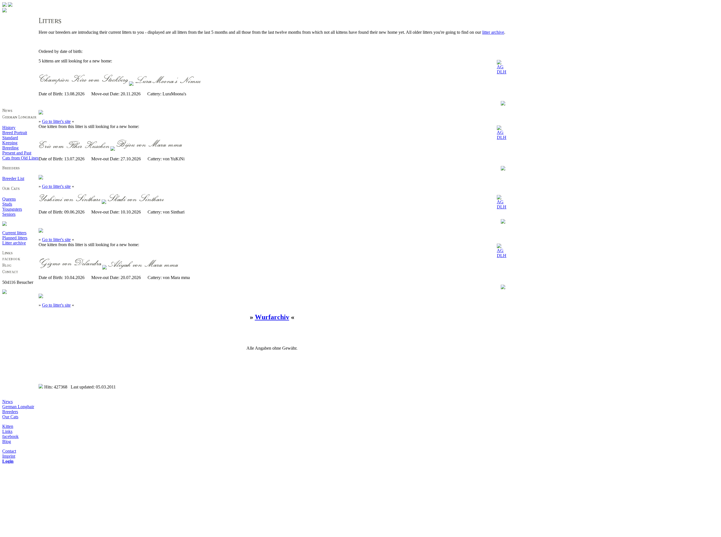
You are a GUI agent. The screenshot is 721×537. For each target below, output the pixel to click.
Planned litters (14, 237)
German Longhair (18, 406)
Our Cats (10, 416)
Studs (7, 204)
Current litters (14, 232)
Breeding (10, 147)
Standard (10, 137)
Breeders (10, 411)
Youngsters (12, 209)
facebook (10, 436)
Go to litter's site (56, 121)
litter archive (493, 32)
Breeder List (13, 178)
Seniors (8, 214)
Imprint (8, 456)
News (7, 401)
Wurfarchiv (272, 317)
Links (7, 431)
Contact (9, 451)
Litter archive (14, 243)
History (8, 127)
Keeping (9, 142)
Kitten (7, 426)
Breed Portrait (14, 132)
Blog (6, 441)
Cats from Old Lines (20, 158)
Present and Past (16, 152)
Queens (9, 199)
